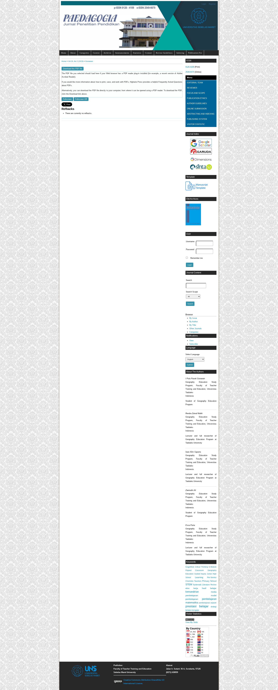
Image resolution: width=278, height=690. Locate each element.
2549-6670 (189, 72)
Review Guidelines (164, 53)
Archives (107, 53)
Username (190, 242)
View (191, 340)
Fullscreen (67, 99)
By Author (193, 321)
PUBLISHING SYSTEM (197, 119)
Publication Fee (195, 53)
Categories (84, 53)
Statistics (137, 53)
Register (212, 4)
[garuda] (201, 154)
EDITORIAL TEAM (195, 83)
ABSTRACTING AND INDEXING (200, 114)
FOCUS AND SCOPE (196, 93)
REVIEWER (192, 88)
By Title (192, 325)
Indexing (180, 53)
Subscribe (193, 344)
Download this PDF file (72, 69)
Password (190, 249)
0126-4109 (189, 67)
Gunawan (89, 61)
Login (204, 4)
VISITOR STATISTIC (196, 124)
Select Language (192, 354)
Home (63, 53)
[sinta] (201, 169)
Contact (148, 53)
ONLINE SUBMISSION (196, 109)
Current (96, 53)
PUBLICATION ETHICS (197, 98)
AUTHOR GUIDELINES (197, 103)
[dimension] (201, 163)
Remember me (196, 258)
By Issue (193, 318)
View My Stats (191, 622)
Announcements (122, 53)
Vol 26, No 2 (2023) (75, 61)
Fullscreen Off (81, 99)
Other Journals (195, 328)
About (73, 53)
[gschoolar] (201, 146)
